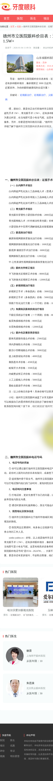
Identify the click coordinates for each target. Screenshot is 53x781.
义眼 (50, 95)
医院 (20, 18)
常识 (12, 751)
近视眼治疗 (26, 95)
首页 (7, 18)
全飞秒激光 (28, 615)
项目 (46, 18)
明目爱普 (15, 756)
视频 (2, 756)
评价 (2, 751)
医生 (33, 18)
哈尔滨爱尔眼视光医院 (20, 610)
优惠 (19, 26)
